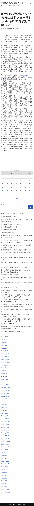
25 (7, 191)
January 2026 (5, 356)
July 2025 (3, 368)
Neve (10, 504)
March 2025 (4, 379)
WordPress (22, 504)
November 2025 (5, 362)
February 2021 (5, 483)
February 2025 (5, 382)
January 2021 (5, 486)
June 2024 (4, 404)
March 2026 (4, 351)
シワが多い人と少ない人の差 (9, 227)
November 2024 (5, 390)
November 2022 (5, 441)
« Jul (16, 199)
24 (2, 191)
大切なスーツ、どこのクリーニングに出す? (13, 213)
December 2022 (5, 438)
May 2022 (4, 458)
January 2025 (5, 385)
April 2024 (4, 410)
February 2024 (5, 416)
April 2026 (4, 348)
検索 (2, 204)
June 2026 (4, 342)
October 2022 (5, 444)
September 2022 (5, 447)
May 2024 (4, 407)
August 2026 (4, 336)
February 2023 (5, 433)
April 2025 (4, 376)
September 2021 (5, 464)
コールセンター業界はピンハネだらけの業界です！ (15, 267)
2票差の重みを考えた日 (7, 232)
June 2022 (4, 455)
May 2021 (4, 475)
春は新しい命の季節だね (8, 324)
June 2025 (4, 370)
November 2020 (5, 492)
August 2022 (4, 449)
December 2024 (5, 387)
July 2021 (3, 469)
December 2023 (5, 421)
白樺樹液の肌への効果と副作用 (10, 275)
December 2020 (5, 489)
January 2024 (5, 418)
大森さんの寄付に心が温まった (10, 229)
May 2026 (4, 345)
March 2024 (4, 413)
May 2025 (4, 373)
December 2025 (5, 359)
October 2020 (5, 495)
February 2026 (5, 353)
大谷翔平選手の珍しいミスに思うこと (11, 224)
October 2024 (5, 393)
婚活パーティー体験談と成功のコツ (11, 331)
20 (16, 187)
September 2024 (5, 396)
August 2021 (4, 466)
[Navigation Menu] (31, 3)
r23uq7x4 (5, 28)
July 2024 (3, 401)
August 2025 (4, 365)
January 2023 (5, 435)
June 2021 (4, 472)
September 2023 (5, 430)
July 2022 (3, 452)
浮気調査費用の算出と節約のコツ (10, 287)
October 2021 (5, 461)
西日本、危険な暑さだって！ (9, 216)
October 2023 (5, 427)
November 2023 (5, 424)
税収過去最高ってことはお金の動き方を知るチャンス (16, 250)
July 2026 (3, 339)
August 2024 (4, 399)
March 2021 (4, 481)
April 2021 (4, 478)
